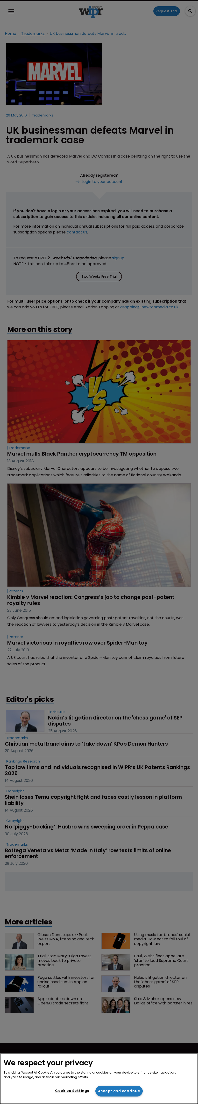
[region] (99, 1078)
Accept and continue (119, 1091)
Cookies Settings (72, 1090)
